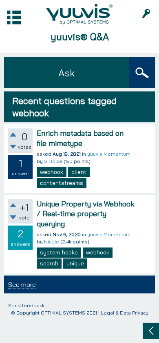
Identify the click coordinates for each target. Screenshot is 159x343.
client (78, 172)
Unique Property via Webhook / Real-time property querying (86, 213)
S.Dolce (53, 161)
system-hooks (59, 252)
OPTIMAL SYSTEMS (63, 313)
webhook (51, 172)
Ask (66, 73)
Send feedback (26, 305)
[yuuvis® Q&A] (79, 14)
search (49, 263)
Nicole (51, 242)
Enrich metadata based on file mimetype (80, 138)
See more (22, 284)
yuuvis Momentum (108, 154)
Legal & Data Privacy (124, 313)
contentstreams (61, 183)
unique (75, 263)
